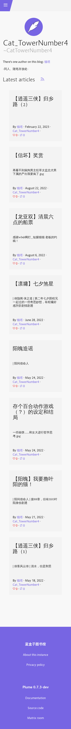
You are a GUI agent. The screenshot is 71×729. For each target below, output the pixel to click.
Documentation (35, 698)
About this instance (35, 655)
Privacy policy (35, 665)
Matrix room (35, 718)
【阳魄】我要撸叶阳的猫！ (33, 481)
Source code (36, 708)
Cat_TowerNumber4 (26, 131)
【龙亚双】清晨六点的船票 (33, 219)
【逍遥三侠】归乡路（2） (33, 101)
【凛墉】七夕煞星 (33, 283)
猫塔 (47, 62)
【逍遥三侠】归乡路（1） (33, 548)
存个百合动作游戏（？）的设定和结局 (33, 412)
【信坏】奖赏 (28, 155)
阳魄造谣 (23, 348)
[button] (5, 5)
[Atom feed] (42, 80)
